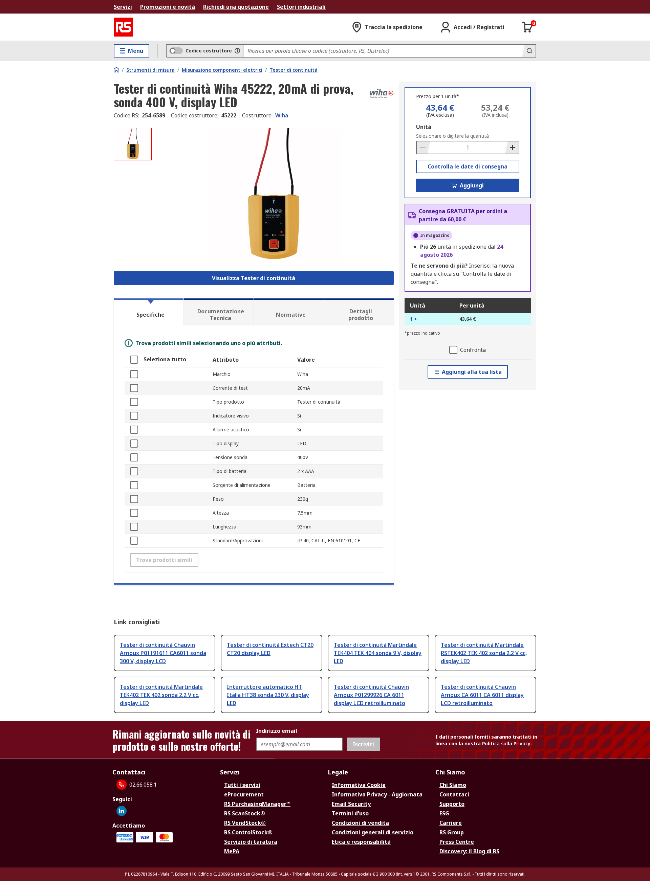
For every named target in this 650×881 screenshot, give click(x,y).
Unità (423, 127)
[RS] (123, 27)
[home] (116, 69)
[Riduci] (423, 147)
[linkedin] (121, 811)
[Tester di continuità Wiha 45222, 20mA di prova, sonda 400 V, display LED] (273, 195)
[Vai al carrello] (527, 27)
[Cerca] (529, 51)
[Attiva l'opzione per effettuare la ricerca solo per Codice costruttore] (237, 50)
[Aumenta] (512, 147)
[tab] (148, 311)
